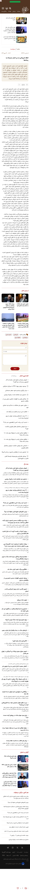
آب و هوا (8, 855)
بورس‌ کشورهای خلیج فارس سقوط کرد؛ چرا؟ (15, 512)
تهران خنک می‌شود (22, 600)
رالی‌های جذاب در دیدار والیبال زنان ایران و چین (14, 630)
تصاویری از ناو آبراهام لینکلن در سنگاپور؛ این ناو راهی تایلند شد (15, 610)
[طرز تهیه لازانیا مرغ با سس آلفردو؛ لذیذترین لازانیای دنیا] (21, 39)
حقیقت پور (17, 338)
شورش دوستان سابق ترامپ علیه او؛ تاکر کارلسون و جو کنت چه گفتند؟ (17, 381)
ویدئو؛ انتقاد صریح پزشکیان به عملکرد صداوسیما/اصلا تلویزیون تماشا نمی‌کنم (8, 306)
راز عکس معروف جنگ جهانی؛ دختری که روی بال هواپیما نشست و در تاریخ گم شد (15, 680)
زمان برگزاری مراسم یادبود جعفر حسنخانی (16, 390)
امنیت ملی (8, 335)
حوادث (9, 11)
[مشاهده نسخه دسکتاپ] (7, 8)
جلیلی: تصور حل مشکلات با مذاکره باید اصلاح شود (22, 305)
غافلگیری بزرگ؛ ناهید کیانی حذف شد (17, 569)
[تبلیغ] (15, 3)
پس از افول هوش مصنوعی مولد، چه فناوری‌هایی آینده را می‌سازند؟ (15, 704)
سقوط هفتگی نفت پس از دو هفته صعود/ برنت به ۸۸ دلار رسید (15, 729)
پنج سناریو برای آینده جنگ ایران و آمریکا (16, 620)
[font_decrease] (19, 84)
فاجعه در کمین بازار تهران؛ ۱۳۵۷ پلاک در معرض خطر (9, 766)
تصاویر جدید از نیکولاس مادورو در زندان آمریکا (14, 452)
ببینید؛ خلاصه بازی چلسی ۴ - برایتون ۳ (19, 835)
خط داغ (26, 464)
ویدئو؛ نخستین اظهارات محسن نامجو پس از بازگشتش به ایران (16, 579)
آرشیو (13, 852)
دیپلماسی (25, 338)
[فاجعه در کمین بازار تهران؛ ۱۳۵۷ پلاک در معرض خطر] (23, 767)
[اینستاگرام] (13, 848)
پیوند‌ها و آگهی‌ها (6, 852)
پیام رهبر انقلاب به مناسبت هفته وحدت (16, 741)
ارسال (15, 369)
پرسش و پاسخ (24, 855)
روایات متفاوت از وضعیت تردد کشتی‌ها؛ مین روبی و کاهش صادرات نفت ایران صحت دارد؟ (8, 326)
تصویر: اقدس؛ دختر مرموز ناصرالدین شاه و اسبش (16, 590)
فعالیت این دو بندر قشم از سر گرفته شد (16, 412)
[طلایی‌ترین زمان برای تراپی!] (21, 20)
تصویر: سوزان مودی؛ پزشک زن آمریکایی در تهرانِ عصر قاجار (15, 652)
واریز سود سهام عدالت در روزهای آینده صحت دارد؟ (15, 716)
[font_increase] (27, 84)
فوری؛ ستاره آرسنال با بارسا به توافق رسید (18, 827)
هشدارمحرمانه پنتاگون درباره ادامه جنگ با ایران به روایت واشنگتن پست (15, 558)
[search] (10, 8)
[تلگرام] (8, 848)
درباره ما (26, 852)
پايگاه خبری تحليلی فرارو (11, 859)
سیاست (18, 11)
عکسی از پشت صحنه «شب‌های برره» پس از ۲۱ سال (16, 831)
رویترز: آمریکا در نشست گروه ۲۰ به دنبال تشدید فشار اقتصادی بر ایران (23, 325)
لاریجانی (16, 335)
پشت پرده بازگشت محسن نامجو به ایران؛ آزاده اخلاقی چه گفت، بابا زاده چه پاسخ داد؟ (15, 521)
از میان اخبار (25, 291)
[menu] (3, 8)
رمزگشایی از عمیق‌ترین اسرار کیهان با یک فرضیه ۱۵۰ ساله (15, 693)
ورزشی (14, 11)
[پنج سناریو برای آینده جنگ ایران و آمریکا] (23, 758)
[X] (17, 848)
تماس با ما (19, 852)
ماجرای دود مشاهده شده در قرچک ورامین (15, 395)
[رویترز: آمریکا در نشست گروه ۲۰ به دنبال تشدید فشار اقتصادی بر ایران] (22, 317)
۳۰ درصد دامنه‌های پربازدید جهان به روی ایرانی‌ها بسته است (17, 491)
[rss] (22, 848)
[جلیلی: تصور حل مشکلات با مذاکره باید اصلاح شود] (22, 298)
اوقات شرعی (16, 855)
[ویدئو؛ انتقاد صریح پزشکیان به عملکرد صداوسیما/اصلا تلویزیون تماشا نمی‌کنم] (8, 298)
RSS (3, 855)
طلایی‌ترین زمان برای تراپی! (10, 19)
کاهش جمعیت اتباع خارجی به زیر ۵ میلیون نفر (14, 666)
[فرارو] (24, 10)
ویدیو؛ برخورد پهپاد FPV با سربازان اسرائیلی (14, 386)
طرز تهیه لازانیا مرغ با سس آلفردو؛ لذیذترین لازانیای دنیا (9, 38)
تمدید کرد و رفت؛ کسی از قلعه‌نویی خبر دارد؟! (15, 422)
